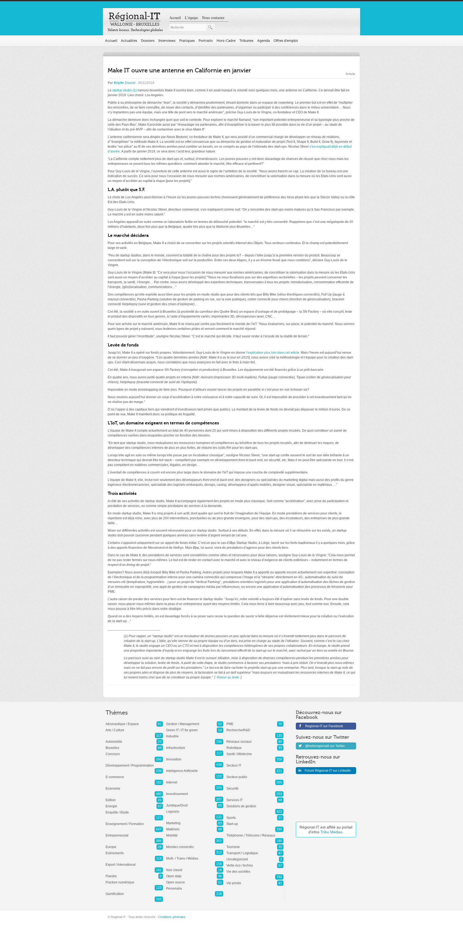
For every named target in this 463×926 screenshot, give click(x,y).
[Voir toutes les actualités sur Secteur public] (254, 774)
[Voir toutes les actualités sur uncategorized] (254, 856)
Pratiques (187, 41)
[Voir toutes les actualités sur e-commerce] (134, 774)
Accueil (175, 17)
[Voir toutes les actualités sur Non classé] (194, 867)
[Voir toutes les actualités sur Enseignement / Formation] (134, 821)
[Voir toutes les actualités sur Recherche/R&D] (254, 727)
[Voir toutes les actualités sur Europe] (134, 844)
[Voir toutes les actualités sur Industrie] (194, 733)
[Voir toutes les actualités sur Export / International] (134, 862)
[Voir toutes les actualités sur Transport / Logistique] (254, 850)
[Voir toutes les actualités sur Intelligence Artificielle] (194, 768)
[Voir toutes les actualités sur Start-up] (254, 821)
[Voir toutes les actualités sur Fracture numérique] (134, 879)
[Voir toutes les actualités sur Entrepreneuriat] (134, 833)
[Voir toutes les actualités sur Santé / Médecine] (254, 751)
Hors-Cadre (226, 41)
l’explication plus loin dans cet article (272, 352)
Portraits (206, 41)
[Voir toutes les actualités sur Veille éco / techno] (254, 863)
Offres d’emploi (286, 41)
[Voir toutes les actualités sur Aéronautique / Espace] (134, 721)
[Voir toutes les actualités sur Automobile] (134, 739)
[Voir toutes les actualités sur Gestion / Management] (194, 721)
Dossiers (148, 41)
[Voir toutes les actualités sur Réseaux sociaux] (254, 739)
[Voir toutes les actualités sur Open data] (194, 873)
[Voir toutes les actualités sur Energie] (134, 803)
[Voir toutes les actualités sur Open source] (194, 879)
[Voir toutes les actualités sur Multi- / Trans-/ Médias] (194, 856)
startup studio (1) (124, 90)
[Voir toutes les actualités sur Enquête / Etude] (134, 810)
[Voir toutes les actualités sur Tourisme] (254, 844)
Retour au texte (228, 677)
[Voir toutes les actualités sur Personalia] (194, 886)
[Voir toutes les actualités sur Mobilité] (194, 833)
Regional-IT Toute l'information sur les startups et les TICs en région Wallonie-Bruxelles (135, 22)
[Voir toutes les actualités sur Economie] (134, 786)
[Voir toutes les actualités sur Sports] (254, 815)
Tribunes (246, 41)
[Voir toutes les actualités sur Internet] (194, 780)
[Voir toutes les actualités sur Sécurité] (254, 786)
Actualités (129, 41)
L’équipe (191, 17)
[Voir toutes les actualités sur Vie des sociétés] (254, 869)
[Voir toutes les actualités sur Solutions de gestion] (254, 803)
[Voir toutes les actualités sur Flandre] (134, 873)
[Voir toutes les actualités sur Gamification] (134, 891)
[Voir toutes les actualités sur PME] (254, 721)
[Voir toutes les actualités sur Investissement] (194, 791)
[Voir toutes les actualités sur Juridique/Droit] (194, 803)
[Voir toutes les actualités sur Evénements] (134, 850)
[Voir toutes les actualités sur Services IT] (254, 797)
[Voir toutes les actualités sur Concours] (134, 751)
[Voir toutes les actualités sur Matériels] (194, 826)
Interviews (167, 41)
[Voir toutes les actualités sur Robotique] (254, 745)
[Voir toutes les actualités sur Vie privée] (254, 880)
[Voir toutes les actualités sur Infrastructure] (194, 745)
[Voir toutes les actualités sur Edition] (134, 797)
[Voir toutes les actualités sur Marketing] (194, 820)
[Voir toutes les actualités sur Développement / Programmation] (134, 763)
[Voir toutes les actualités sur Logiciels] (194, 809)
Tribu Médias (331, 832)
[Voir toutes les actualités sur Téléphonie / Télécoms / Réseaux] (254, 833)
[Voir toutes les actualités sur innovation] (194, 756)
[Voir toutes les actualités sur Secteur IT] (254, 763)
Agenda (263, 41)
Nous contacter (213, 17)
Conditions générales (171, 916)
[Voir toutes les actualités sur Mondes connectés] (194, 844)
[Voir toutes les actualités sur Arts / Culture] (134, 727)
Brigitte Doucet (124, 83)
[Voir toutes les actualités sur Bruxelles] (134, 745)
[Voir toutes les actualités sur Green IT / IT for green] (194, 727)
